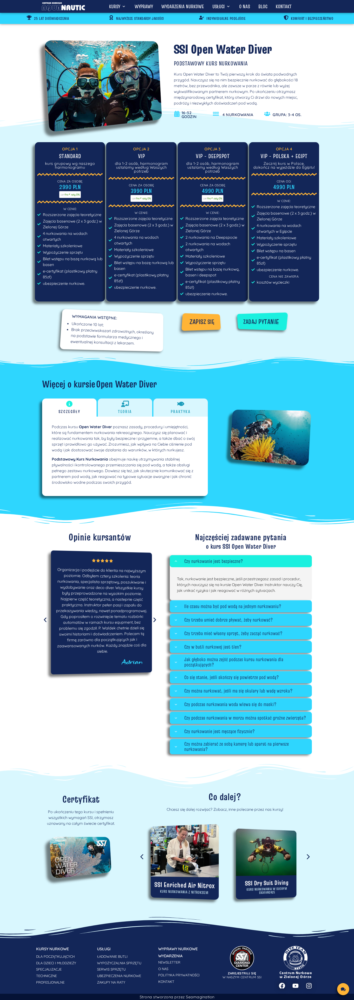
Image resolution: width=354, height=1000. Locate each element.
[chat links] (343, 989)
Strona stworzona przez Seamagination (177, 996)
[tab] (69, 408)
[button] (241, 561)
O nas (244, 6)
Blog (262, 6)
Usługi (218, 6)
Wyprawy (144, 6)
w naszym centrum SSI (242, 975)
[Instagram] (309, 985)
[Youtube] (295, 985)
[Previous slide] (142, 856)
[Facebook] (282, 985)
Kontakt (283, 6)
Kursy (114, 6)
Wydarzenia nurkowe (182, 6)
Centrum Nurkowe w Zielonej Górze (295, 975)
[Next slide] (307, 856)
